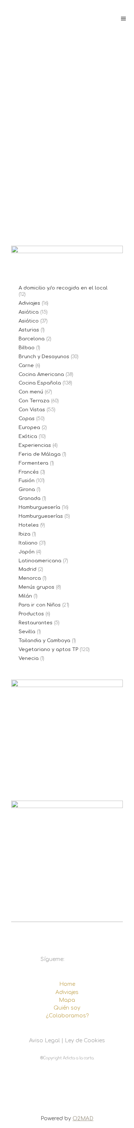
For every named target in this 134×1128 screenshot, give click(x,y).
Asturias (29, 330)
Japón (27, 552)
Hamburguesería (39, 507)
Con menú (31, 392)
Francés (29, 472)
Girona (27, 489)
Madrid (27, 569)
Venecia (29, 658)
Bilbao (27, 347)
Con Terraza (34, 400)
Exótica (28, 436)
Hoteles (29, 525)
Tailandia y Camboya (44, 640)
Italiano (28, 543)
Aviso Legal (44, 1040)
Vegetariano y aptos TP (48, 649)
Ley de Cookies (85, 1040)
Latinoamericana (40, 560)
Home (67, 984)
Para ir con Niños (40, 605)
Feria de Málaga (40, 454)
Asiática (29, 312)
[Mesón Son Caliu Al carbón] (67, 141)
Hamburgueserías (41, 516)
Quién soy (67, 1008)
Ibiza (25, 534)
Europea (29, 427)
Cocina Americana (41, 374)
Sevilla (27, 631)
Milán (25, 596)
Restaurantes (35, 622)
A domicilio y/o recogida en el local (63, 288)
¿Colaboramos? (67, 1016)
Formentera (33, 463)
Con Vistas (32, 409)
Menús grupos (36, 587)
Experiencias (35, 445)
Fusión (27, 480)
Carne (26, 365)
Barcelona (32, 338)
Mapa (67, 1000)
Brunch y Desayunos (44, 356)
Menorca (30, 578)
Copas (27, 418)
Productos (31, 614)
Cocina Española (40, 383)
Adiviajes (29, 303)
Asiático (29, 321)
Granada (30, 498)
